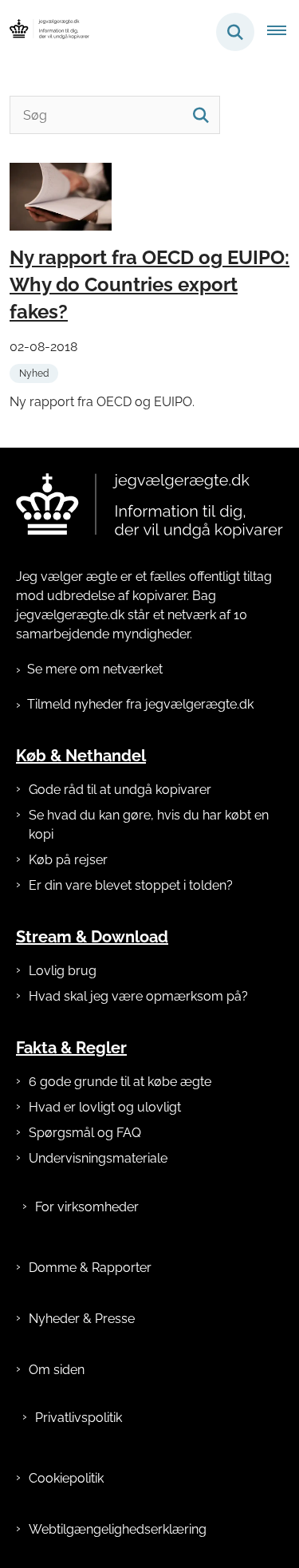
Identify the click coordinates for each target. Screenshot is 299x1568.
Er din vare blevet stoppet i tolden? (131, 885)
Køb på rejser (68, 859)
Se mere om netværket (95, 669)
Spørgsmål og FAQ (85, 1132)
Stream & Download (92, 936)
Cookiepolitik (66, 1478)
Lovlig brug (62, 970)
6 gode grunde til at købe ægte (120, 1081)
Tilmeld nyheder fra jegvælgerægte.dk (140, 704)
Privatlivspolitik (78, 1417)
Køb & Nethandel (81, 755)
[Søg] (201, 115)
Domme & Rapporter (90, 1267)
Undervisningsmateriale (98, 1158)
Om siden (57, 1369)
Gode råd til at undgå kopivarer (120, 789)
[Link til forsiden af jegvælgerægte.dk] (149, 506)
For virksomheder (87, 1207)
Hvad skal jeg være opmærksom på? (138, 996)
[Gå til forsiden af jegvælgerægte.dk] (44, 32)
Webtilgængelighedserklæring (118, 1529)
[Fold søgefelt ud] (235, 32)
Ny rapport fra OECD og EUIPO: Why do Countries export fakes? (149, 284)
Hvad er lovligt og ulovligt (105, 1107)
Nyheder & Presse (82, 1318)
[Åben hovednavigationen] (283, 32)
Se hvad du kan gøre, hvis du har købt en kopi (149, 825)
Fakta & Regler (71, 1047)
